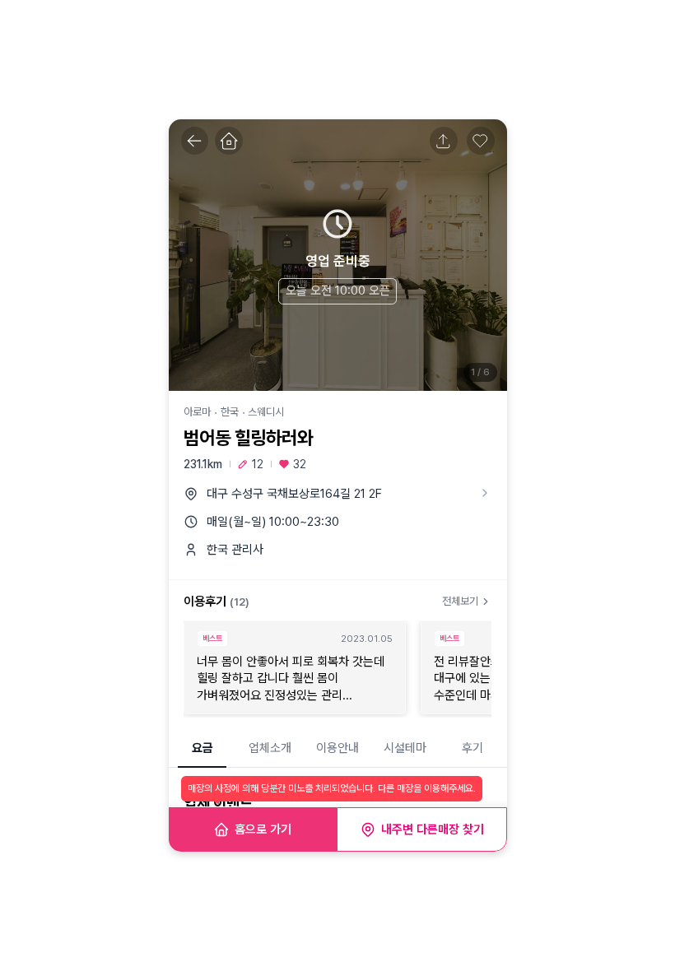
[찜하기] (481, 141)
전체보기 (460, 601)
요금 (202, 748)
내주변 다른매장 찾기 (432, 829)
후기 (472, 748)
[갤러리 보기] (338, 255)
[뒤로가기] (195, 141)
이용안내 (337, 748)
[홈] (229, 141)
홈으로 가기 (263, 829)
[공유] (444, 141)
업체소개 (270, 748)
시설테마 (405, 748)
